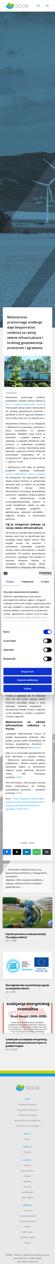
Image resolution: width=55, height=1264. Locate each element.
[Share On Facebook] (7, 852)
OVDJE (19, 777)
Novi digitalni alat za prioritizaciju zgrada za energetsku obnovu (27, 987)
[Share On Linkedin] (27, 852)
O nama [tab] (45, 581)
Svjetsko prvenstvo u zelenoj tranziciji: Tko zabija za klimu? (26, 935)
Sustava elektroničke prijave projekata (25, 474)
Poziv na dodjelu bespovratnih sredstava (25, 404)
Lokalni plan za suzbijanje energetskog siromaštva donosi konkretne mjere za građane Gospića (26, 1043)
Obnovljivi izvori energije (27, 1126)
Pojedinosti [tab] (27, 581)
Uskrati (27, 688)
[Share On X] (17, 852)
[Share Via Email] (46, 852)
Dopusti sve (27, 671)
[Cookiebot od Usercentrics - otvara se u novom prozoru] (39, 573)
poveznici (36, 747)
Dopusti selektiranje (27, 680)
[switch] (47, 640)
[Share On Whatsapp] (36, 852)
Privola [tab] (10, 581)
